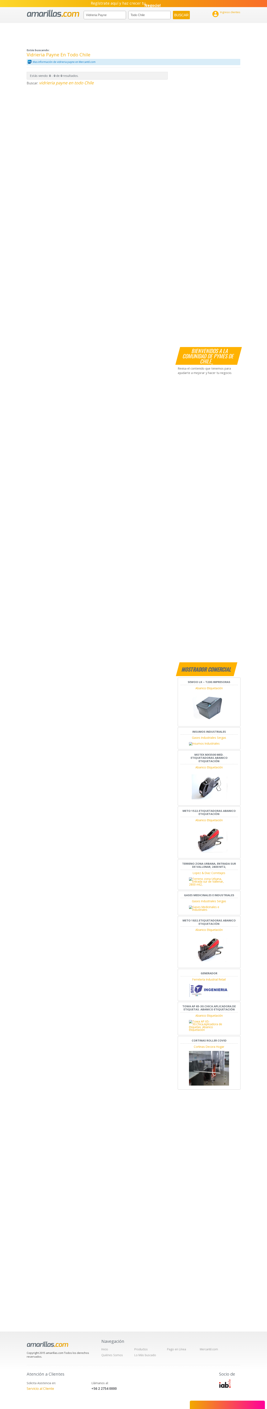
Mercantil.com (209, 1349)
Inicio (104, 1349)
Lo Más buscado (145, 1355)
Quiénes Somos (112, 1355)
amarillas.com (53, 13)
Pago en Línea (176, 1349)
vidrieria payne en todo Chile (66, 83)
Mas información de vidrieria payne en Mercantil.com (64, 62)
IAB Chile (225, 1383)
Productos (141, 1349)
